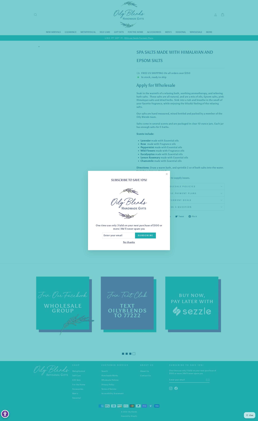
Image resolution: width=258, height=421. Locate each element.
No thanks (129, 242)
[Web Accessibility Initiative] (5, 414)
